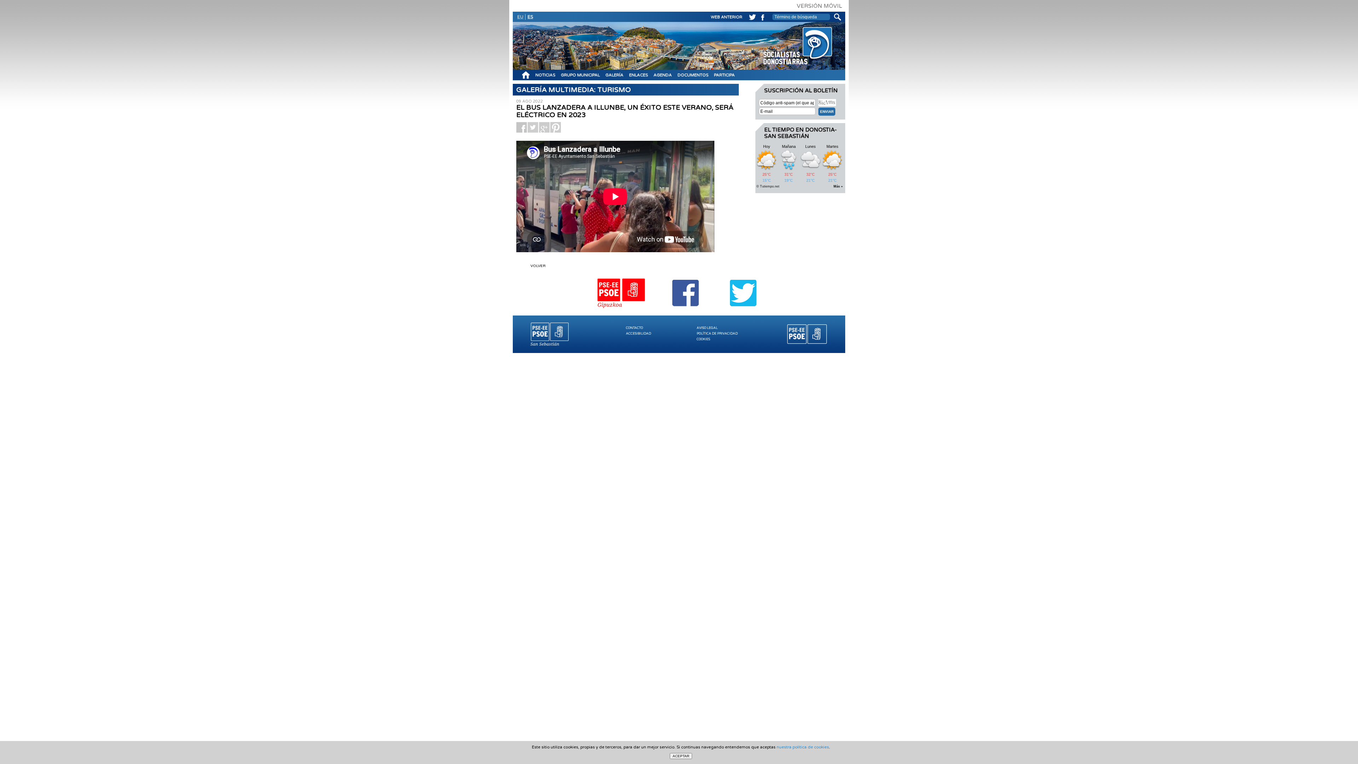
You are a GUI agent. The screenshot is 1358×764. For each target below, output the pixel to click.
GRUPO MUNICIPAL (580, 75)
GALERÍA (614, 75)
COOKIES (703, 339)
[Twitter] (751, 16)
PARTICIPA (724, 75)
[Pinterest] (555, 127)
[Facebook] (761, 16)
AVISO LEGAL (707, 328)
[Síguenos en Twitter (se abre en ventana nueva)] (743, 309)
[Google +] (544, 127)
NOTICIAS (545, 75)
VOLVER (538, 266)
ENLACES (638, 75)
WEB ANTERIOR (726, 17)
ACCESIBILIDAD (638, 334)
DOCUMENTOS (693, 75)
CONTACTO (634, 328)
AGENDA (663, 75)
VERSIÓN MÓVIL (819, 6)
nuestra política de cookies (803, 747)
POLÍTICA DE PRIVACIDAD (717, 334)
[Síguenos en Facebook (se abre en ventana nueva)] (686, 309)
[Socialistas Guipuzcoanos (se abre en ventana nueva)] (621, 309)
